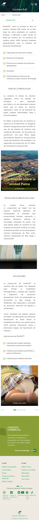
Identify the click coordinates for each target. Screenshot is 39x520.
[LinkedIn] (19, 492)
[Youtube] (22, 492)
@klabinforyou (6, 499)
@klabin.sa (5, 495)
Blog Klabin (25, 476)
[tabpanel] (19, 385)
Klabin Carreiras (7, 481)
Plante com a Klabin (28, 470)
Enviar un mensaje (22, 450)
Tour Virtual (25, 479)
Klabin (19, 495)
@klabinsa (33, 495)
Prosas (4, 473)
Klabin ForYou (26, 467)
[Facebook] (11, 492)
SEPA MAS (20, 189)
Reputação (25, 473)
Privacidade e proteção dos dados (19, 518)
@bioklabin (6, 497)
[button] (8, 15)
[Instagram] (4, 492)
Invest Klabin (6, 470)
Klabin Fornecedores (9, 467)
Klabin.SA (23, 495)
